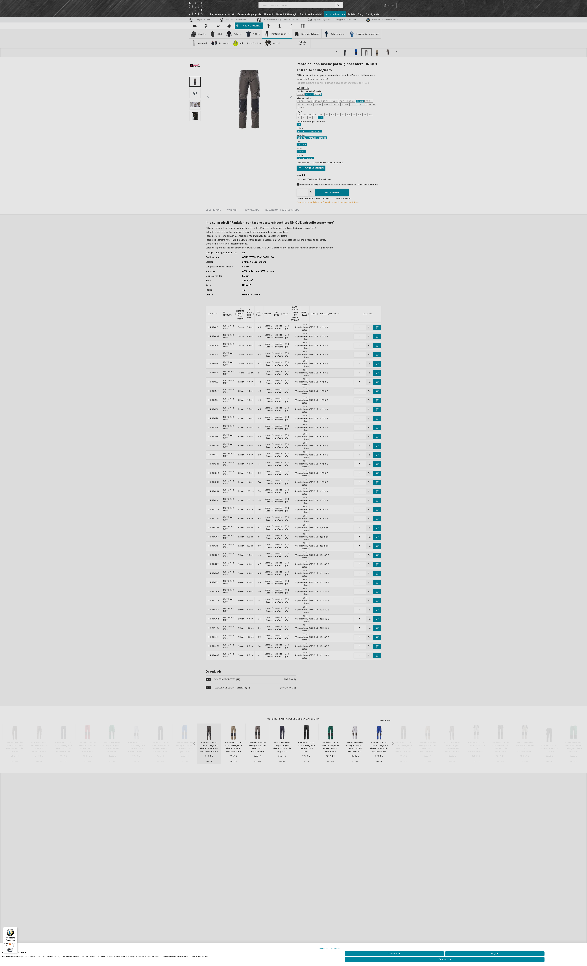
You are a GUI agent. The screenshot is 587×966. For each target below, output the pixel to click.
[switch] (10, 950)
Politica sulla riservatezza (329, 948)
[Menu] (15, 929)
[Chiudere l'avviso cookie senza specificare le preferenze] (583, 948)
